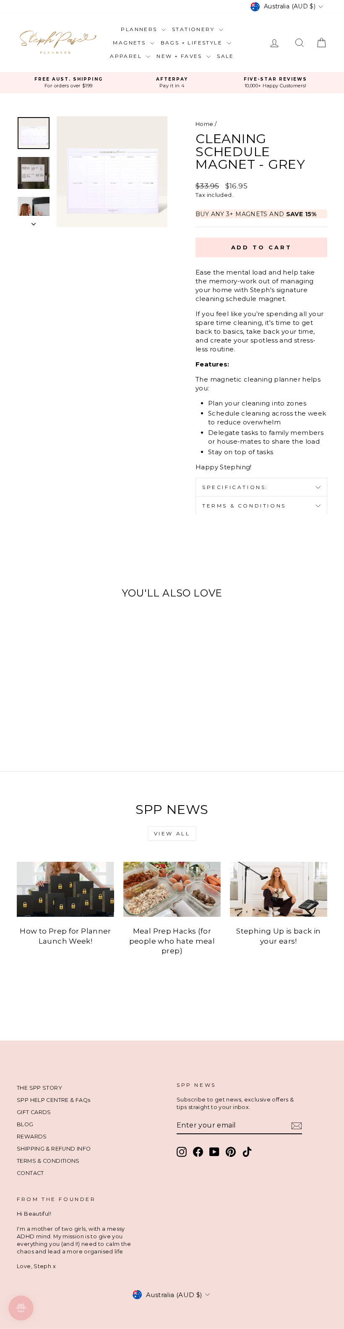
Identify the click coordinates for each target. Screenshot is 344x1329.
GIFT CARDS (34, 1112)
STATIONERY (194, 29)
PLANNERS (140, 29)
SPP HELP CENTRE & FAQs (53, 1100)
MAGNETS (130, 42)
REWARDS (32, 1136)
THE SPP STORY (39, 1088)
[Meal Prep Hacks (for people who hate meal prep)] (172, 889)
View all (172, 833)
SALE (225, 56)
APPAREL (127, 56)
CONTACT (30, 1173)
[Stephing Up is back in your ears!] (278, 889)
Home (204, 124)
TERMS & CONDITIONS (48, 1161)
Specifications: (235, 487)
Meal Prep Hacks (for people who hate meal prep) (172, 941)
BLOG (25, 1124)
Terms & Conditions (244, 505)
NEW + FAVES (180, 56)
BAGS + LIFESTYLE (193, 42)
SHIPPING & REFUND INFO (54, 1149)
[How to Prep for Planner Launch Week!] (65, 889)
